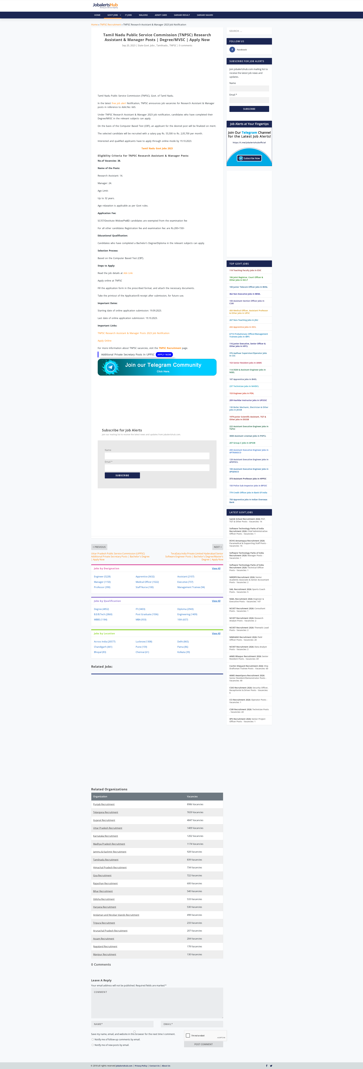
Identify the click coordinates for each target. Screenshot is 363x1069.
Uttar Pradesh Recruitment (107, 828)
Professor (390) (102, 587)
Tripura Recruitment (104, 922)
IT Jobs (128, 15)
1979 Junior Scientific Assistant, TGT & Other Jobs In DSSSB (247, 418)
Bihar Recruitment (103, 891)
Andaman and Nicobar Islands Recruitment (116, 914)
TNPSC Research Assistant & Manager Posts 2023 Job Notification (133, 333)
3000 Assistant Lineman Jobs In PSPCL (247, 436)
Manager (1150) (102, 581)
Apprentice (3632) (145, 576)
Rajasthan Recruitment (105, 883)
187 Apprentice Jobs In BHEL (243, 379)
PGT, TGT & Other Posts (247, 520)
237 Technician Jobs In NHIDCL (244, 386)
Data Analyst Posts (248, 648)
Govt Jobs (112, 15)
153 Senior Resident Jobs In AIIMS (245, 362)
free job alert (119, 103)
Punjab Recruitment (104, 804)
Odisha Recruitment (104, 899)
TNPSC (173, 45)
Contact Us (154, 1065)
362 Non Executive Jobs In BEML (244, 294)
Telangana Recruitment (105, 812)
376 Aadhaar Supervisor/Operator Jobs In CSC (248, 354)
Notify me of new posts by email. (112, 1045)
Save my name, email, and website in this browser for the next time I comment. (133, 1034)
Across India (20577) (104, 641)
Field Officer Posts (245, 638)
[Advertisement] (157, 71)
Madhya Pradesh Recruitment (109, 843)
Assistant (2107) (185, 576)
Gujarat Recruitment (104, 820)
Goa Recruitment (102, 875)
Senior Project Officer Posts (247, 720)
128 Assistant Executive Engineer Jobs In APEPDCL (248, 460)
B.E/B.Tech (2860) (103, 614)
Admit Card (161, 15)
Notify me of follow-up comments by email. (117, 1039)
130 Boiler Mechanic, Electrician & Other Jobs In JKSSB (248, 408)
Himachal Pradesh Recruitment (110, 867)
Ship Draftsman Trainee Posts (248, 667)
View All (216, 568)
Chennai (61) (142, 652)
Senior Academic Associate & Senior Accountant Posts (249, 580)
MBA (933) (141, 619)
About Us (166, 1065)
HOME (97, 15)
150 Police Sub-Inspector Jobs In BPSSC (248, 485)
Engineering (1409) (187, 614)
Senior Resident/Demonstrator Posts (247, 679)
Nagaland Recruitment (105, 946)
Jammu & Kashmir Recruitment (109, 851)
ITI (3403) (140, 609)
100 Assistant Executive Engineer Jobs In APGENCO (248, 470)
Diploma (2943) (185, 609)
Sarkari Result (182, 15)
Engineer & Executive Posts (246, 600)
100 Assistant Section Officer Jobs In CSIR (246, 302)
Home (94, 24)
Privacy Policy (141, 1065)
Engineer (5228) (102, 576)
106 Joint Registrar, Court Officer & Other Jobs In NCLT (246, 278)
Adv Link (128, 273)
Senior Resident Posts (248, 657)
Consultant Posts (247, 609)
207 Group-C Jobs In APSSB (242, 442)
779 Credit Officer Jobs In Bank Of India (248, 492)
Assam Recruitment (103, 938)
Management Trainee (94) (191, 587)
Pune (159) (141, 646)
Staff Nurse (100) (145, 587)
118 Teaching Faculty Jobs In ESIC (245, 270)
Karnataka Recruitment (105, 836)
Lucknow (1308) (144, 641)
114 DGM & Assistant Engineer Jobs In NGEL (247, 371)
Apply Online (104, 340)
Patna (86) (182, 646)
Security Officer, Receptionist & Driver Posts (248, 690)
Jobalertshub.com (124, 1065)
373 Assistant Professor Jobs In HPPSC (247, 478)
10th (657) (182, 619)
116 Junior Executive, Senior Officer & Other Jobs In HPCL (247, 344)
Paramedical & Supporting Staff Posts (248, 544)
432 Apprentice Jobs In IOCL (242, 327)
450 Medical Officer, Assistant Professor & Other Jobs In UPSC (248, 311)
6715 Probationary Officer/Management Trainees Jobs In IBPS (248, 335)
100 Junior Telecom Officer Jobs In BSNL (248, 287)
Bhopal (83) (100, 652)
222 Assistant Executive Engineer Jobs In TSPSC (248, 427)
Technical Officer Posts (246, 568)
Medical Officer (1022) (147, 581)
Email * (108, 462)
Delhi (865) (183, 641)
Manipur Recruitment (104, 954)
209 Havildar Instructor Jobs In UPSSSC (248, 400)
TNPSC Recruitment (110, 24)
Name (108, 450)
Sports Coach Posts (247, 590)
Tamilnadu (162, 45)
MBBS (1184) (100, 619)
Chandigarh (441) (103, 646)
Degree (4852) (101, 609)
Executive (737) (185, 581)
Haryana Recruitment (104, 907)
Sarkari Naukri (205, 15)
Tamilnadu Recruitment (105, 859)
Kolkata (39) (183, 652)
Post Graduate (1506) (147, 614)
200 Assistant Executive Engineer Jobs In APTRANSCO (248, 451)
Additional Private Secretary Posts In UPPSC (136, 354)
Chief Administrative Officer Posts (248, 532)
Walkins (143, 15)
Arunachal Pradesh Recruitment (110, 930)
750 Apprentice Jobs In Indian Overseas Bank (248, 500)
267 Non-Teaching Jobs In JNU (243, 320)
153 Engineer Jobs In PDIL (241, 393)
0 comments (185, 45)
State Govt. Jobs (146, 45)
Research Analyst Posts (246, 619)
